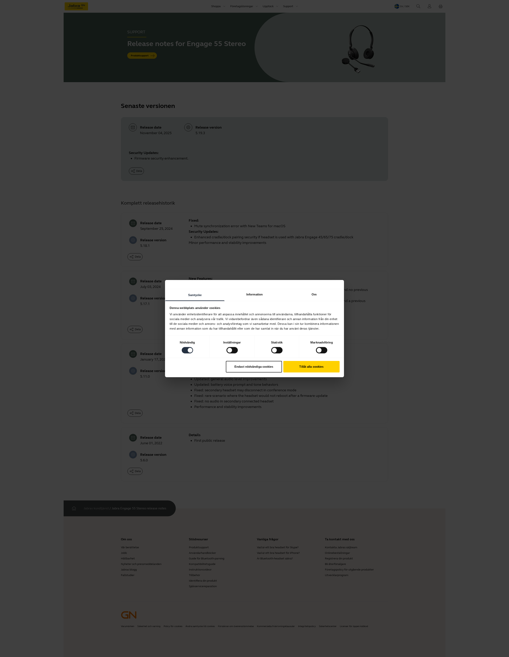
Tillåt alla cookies (311, 366)
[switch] (232, 350)
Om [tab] (314, 294)
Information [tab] (254, 294)
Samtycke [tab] (195, 294)
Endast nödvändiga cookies (253, 366)
